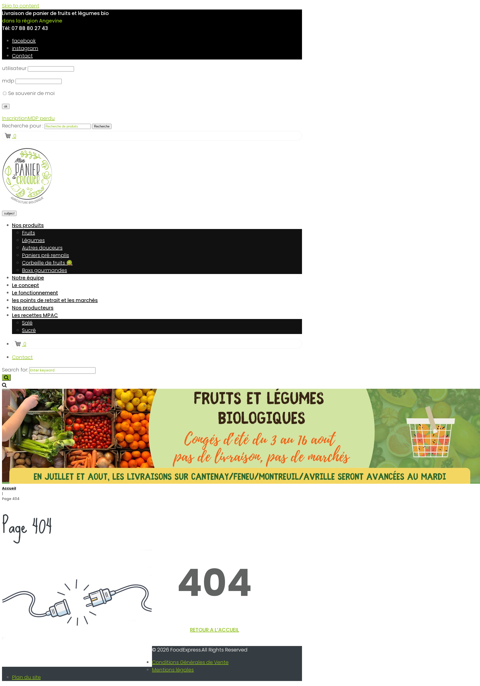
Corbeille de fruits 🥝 (47, 262)
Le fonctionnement (35, 292)
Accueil (9, 488)
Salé (27, 322)
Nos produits (28, 225)
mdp (8, 80)
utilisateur (14, 68)
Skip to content (20, 5)
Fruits (28, 232)
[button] (214, 629)
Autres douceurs (42, 247)
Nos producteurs (33, 307)
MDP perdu (41, 118)
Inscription (15, 118)
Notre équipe (28, 277)
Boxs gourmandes (44, 270)
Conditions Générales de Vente (190, 662)
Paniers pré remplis (45, 255)
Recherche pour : (22, 125)
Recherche (102, 126)
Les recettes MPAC (35, 315)
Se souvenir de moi (30, 93)
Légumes (33, 240)
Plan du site (26, 677)
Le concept (25, 285)
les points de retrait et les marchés (55, 300)
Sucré (29, 330)
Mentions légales (173, 669)
